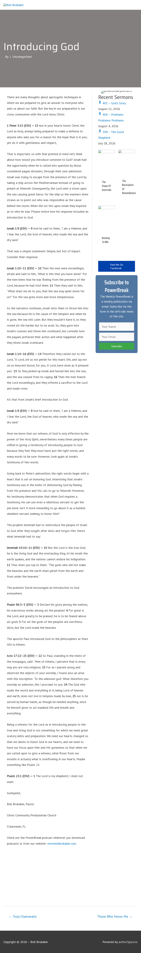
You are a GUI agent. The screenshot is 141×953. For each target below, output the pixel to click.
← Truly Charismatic (23, 916)
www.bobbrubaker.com (61, 843)
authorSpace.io (128, 942)
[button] (116, 266)
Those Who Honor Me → (114, 916)
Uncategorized (22, 57)
